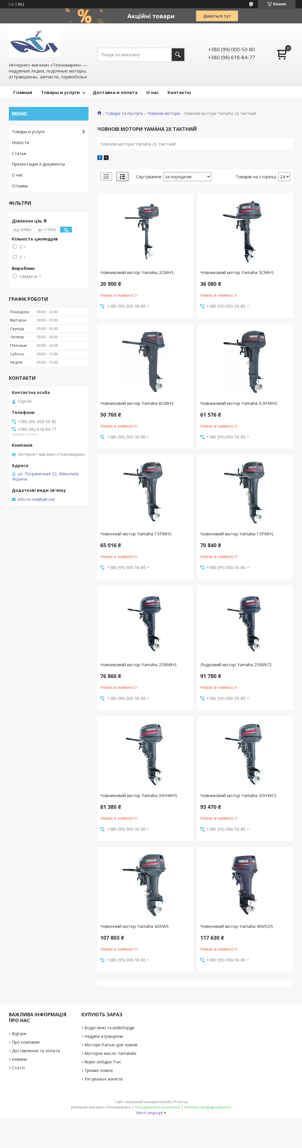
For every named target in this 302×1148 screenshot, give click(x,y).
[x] (106, 158)
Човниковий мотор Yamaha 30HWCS (238, 795)
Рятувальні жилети (103, 1079)
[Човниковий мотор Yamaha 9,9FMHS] (245, 362)
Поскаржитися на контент (157, 1107)
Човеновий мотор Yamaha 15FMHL (237, 533)
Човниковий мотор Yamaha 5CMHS (237, 272)
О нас (152, 92)
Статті (18, 1068)
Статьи (19, 153)
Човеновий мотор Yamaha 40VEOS (236, 926)
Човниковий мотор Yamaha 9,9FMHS (238, 403)
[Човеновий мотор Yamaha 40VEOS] (245, 885)
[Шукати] (178, 54)
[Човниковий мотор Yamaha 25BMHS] (145, 623)
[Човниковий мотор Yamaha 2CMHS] (145, 231)
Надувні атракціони (103, 1036)
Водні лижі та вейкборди (109, 1027)
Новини (19, 1059)
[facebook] (99, 158)
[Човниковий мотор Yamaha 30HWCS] (245, 754)
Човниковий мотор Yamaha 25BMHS (138, 664)
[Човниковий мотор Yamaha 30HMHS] (145, 754)
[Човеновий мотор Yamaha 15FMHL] (245, 492)
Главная (22, 92)
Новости (20, 142)
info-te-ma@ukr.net (36, 499)
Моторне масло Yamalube (110, 1053)
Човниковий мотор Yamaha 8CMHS (137, 403)
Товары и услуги (60, 92)
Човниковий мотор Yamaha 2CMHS (137, 272)
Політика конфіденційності (207, 1107)
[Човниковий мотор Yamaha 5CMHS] (245, 231)
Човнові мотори (163, 113)
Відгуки (19, 1033)
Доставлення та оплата (36, 1050)
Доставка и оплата (115, 92)
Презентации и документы (38, 164)
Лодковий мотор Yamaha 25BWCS (236, 664)
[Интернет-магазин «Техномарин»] (34, 42)
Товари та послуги (124, 113)
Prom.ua (180, 1101)
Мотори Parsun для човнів (110, 1045)
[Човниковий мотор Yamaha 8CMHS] (145, 362)
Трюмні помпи (98, 1070)
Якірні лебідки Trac (102, 1062)
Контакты (179, 92)
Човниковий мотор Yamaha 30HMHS (138, 795)
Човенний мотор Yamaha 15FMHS (136, 533)
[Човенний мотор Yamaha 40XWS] (145, 885)
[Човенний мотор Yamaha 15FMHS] (145, 492)
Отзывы (20, 186)
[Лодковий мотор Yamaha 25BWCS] (245, 623)
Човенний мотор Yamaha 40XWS (134, 926)
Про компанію (26, 1042)
